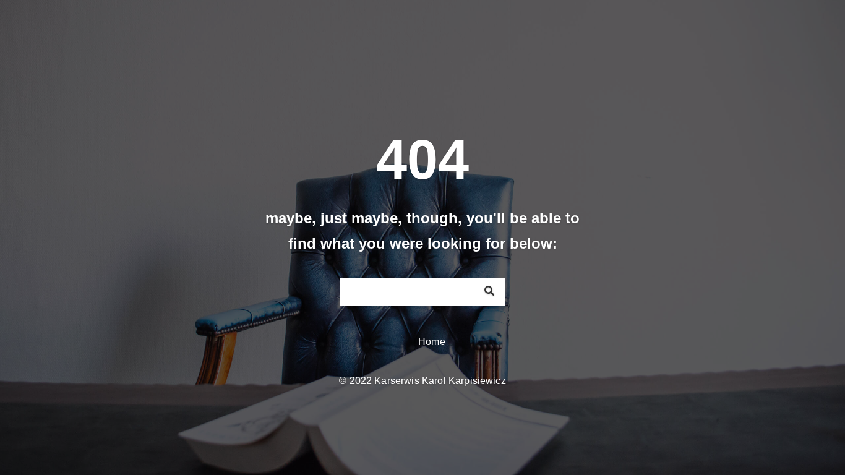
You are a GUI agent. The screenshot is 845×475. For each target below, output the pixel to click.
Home (431, 341)
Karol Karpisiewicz (464, 380)
